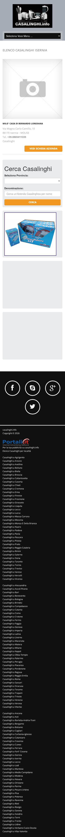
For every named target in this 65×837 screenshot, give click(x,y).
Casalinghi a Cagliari (12, 730)
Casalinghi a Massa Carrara (16, 516)
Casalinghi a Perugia (12, 661)
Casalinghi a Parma (12, 786)
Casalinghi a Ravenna (13, 800)
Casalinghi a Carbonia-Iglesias (17, 734)
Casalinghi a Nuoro (12, 526)
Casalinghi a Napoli (12, 651)
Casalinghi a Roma (11, 679)
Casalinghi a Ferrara (12, 748)
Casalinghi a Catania (12, 609)
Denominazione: (14, 188)
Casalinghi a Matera (12, 644)
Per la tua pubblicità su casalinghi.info (21, 447)
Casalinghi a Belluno (12, 467)
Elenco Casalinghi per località (17, 450)
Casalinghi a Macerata (13, 640)
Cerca (32, 202)
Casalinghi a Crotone (13, 616)
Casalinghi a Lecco (11, 509)
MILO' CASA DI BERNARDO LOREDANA (23, 123)
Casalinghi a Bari (11, 592)
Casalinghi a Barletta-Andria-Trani (19, 720)
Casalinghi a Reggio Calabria (16, 547)
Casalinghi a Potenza (13, 796)
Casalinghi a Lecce (11, 761)
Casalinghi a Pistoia (12, 540)
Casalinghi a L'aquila (12, 506)
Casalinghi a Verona (12, 703)
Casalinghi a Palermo (13, 658)
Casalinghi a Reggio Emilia (15, 675)
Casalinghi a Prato (11, 544)
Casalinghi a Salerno (12, 554)
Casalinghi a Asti (11, 716)
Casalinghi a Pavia (11, 533)
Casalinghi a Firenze (12, 495)
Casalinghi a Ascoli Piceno (15, 588)
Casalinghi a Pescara (13, 537)
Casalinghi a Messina (13, 519)
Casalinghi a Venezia (13, 699)
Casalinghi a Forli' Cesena (15, 751)
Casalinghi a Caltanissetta (15, 478)
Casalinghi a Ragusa (12, 672)
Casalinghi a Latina (12, 633)
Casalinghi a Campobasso (15, 606)
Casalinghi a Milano (12, 647)
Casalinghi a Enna (11, 492)
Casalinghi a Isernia (12, 758)
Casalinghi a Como (12, 613)
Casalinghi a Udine (12, 824)
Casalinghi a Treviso (12, 568)
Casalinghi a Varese (12, 572)
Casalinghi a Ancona (12, 713)
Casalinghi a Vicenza (12, 578)
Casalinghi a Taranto (13, 561)
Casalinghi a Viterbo (12, 706)
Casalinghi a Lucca (11, 512)
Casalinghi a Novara (12, 779)
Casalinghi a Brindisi (12, 602)
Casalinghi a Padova (12, 530)
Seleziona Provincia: (16, 175)
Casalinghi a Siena (11, 558)
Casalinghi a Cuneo (12, 744)
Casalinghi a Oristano (13, 782)
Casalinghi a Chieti (11, 485)
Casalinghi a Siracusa (13, 686)
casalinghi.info (9, 429)
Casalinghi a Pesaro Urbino (16, 789)
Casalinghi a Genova (12, 627)
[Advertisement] (30, 284)
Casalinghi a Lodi (11, 765)
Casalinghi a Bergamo (13, 723)
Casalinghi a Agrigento (13, 457)
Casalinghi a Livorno (12, 637)
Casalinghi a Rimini (12, 551)
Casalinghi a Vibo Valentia (15, 831)
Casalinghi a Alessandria (14, 585)
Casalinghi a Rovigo (12, 807)
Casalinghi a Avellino (13, 464)
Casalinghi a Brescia (12, 474)
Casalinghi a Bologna (13, 599)
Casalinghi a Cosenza (13, 741)
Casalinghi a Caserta (13, 481)
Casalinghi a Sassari (12, 682)
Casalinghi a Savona (12, 810)
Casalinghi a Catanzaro (14, 737)
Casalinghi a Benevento (14, 595)
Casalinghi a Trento (12, 820)
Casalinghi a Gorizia (12, 754)
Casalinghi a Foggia (12, 623)
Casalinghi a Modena (13, 775)
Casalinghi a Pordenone (14, 668)
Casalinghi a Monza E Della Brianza (20, 523)
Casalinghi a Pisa (11, 793)
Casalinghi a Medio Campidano (18, 772)
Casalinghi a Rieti (11, 803)
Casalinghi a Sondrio (12, 814)
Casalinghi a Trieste (12, 696)
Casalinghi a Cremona (13, 488)
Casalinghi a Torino (12, 565)
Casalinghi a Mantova (13, 768)
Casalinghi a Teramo (13, 689)
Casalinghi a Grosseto (13, 502)
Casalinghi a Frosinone (13, 499)
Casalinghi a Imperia (12, 630)
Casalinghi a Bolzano (13, 727)
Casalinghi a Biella (11, 471)
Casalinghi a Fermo (12, 620)
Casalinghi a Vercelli (12, 575)
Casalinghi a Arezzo (12, 460)
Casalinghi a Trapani (12, 693)
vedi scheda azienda (43, 148)
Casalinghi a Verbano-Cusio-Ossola (19, 827)
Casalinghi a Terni (11, 817)
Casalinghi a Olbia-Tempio (15, 654)
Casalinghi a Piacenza (13, 665)
